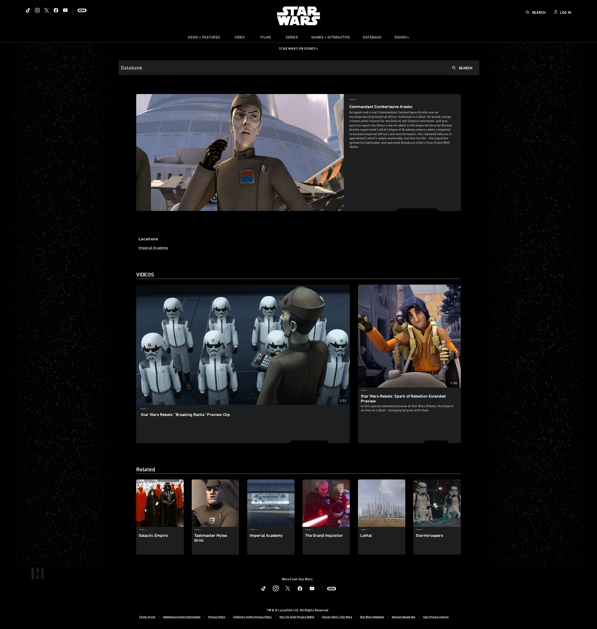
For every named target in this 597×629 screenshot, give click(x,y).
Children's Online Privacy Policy (252, 616)
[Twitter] (46, 10)
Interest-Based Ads (403, 616)
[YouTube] (65, 10)
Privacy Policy (216, 616)
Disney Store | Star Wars (337, 616)
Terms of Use (147, 616)
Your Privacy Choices (436, 616)
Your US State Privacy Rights (296, 616)
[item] (203, 38)
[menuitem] (239, 38)
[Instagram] (37, 10)
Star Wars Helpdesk (372, 616)
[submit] (527, 12)
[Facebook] (56, 10)
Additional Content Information (182, 616)
